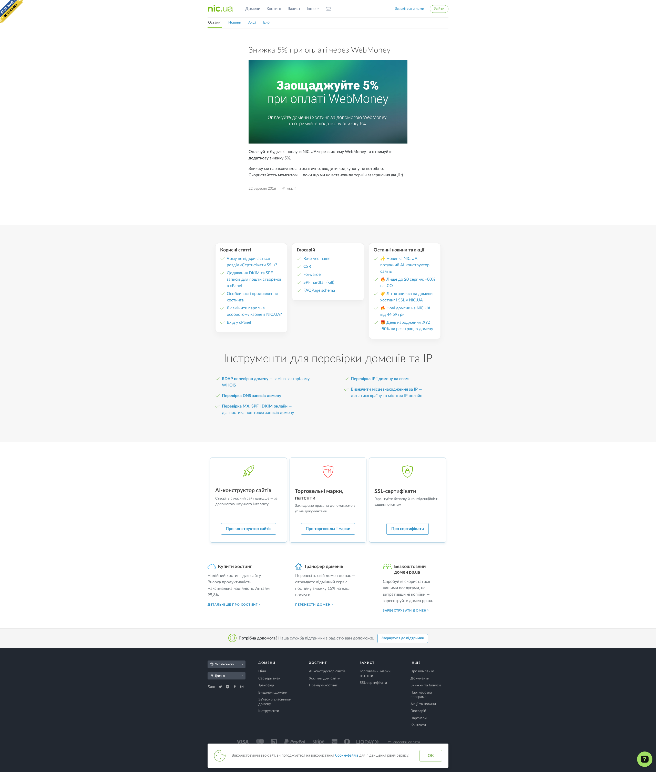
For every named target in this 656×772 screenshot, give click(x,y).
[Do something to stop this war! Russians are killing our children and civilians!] (11, 11)
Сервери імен (269, 678)
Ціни (262, 671)
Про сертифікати (407, 529)
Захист (294, 9)
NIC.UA (221, 9)
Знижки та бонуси (426, 685)
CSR (307, 267)
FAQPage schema (319, 290)
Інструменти (268, 711)
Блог (267, 22)
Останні (214, 22)
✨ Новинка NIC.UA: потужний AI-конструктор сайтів (404, 265)
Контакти (418, 725)
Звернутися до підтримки (402, 638)
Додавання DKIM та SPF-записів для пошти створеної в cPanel (254, 279)
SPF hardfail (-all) (318, 282)
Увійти (439, 9)
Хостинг (274, 9)
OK (431, 756)
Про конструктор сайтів (248, 529)
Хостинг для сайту (324, 678)
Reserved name (316, 259)
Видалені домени (272, 692)
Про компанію (422, 671)
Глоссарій (418, 711)
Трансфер (266, 685)
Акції (252, 22)
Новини (234, 22)
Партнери (419, 718)
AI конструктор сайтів (327, 671)
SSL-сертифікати (373, 683)
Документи (420, 678)
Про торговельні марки (328, 529)
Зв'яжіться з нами (409, 9)
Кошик (328, 9)
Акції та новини (423, 704)
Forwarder (312, 274)
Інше (311, 9)
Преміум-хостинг (323, 685)
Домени (252, 9)
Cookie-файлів (346, 755)
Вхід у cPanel (239, 322)
